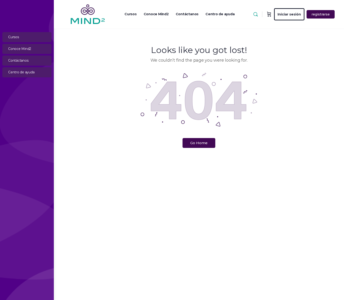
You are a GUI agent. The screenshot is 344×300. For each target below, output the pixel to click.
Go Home (199, 143)
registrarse (320, 14)
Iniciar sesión (289, 14)
